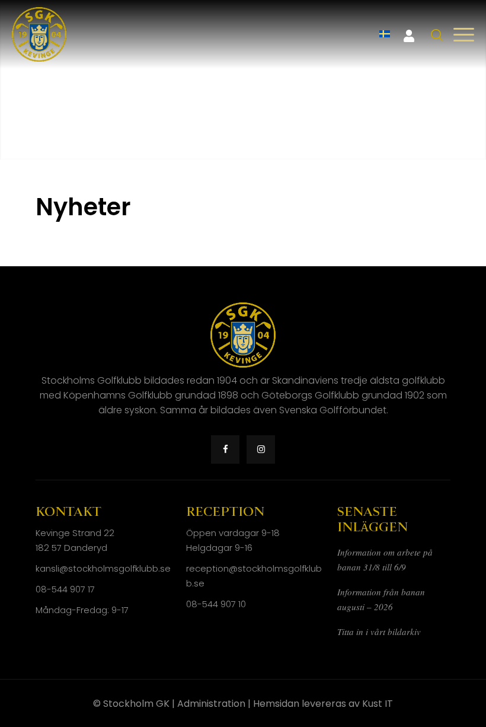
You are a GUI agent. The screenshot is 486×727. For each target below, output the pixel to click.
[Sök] (437, 35)
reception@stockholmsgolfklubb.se (254, 575)
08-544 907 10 (216, 604)
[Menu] (463, 34)
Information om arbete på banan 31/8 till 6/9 (385, 559)
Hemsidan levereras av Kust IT (323, 703)
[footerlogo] (39, 34)
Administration (211, 703)
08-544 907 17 (65, 589)
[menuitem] (384, 34)
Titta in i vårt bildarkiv (379, 631)
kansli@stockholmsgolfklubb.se (103, 568)
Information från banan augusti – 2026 (381, 599)
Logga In (409, 36)
